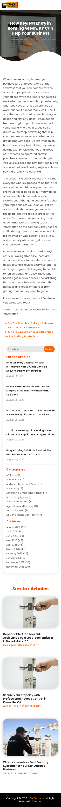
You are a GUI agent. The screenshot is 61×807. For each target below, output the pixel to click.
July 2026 (11, 531)
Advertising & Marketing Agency (24, 492)
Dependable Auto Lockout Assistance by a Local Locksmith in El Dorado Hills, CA (28, 637)
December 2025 (15, 562)
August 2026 (13, 527)
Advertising (12, 488)
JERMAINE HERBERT (18, 39)
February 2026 (14, 553)
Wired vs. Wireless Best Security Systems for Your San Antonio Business (25, 765)
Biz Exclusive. (37, 798)
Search (49, 349)
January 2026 (14, 558)
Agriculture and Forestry (20, 506)
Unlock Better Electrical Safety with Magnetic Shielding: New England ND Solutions (28, 390)
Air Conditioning (15, 510)
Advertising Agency (17, 497)
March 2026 (13, 549)
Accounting (13, 479)
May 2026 (11, 540)
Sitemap (37, 801)
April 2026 (11, 544)
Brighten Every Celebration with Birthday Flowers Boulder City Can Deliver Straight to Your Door (26, 366)
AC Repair (11, 475)
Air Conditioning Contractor (22, 514)
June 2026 (12, 536)
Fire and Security (28, 645)
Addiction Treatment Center (22, 484)
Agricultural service (17, 501)
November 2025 (15, 566)
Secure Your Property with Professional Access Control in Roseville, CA (25, 698)
